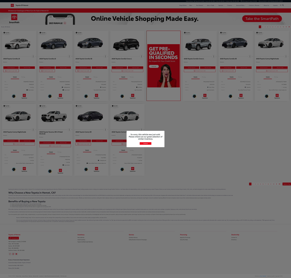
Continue (145, 143)
